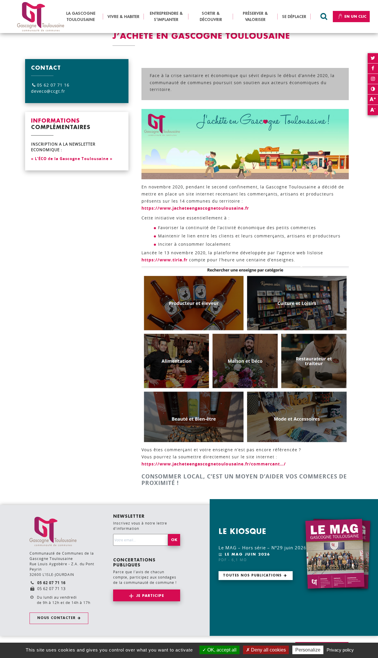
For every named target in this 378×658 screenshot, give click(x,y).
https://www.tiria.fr (164, 260)
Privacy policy (340, 649)
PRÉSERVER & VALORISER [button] (255, 16)
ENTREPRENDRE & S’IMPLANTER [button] (166, 16)
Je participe (150, 595)
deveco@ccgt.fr (48, 91)
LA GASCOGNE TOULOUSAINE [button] (80, 16)
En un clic (355, 16)
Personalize (307, 649)
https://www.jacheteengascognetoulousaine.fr (195, 208)
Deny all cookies (268, 649)
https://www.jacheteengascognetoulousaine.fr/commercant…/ (213, 464)
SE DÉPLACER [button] (294, 16)
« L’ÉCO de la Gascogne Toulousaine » (72, 158)
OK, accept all (221, 649)
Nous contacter (56, 618)
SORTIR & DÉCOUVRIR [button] (211, 16)
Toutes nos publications (252, 575)
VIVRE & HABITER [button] (123, 16)
